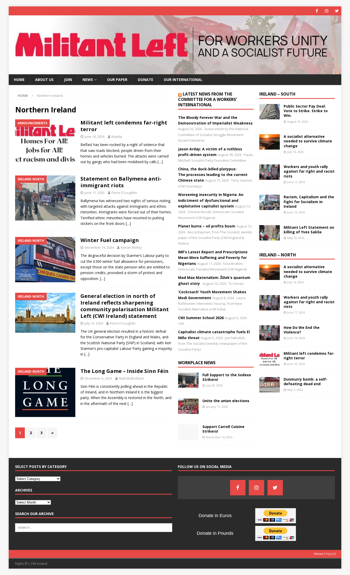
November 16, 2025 (219, 437)
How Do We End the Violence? (302, 329)
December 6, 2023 (98, 378)
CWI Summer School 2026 (201, 317)
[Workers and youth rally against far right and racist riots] (269, 172)
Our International (183, 79)
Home (19, 79)
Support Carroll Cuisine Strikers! (223, 429)
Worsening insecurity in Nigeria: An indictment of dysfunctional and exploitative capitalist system (210, 200)
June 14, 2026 (296, 338)
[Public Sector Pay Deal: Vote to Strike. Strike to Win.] (269, 111)
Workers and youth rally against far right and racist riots (309, 171)
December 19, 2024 (99, 247)
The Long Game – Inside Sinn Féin (124, 371)
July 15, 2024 (94, 323)
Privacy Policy (325, 554)
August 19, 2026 (297, 121)
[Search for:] (93, 527)
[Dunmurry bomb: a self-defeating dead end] (269, 384)
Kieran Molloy (131, 247)
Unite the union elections (225, 400)
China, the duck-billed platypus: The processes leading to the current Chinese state (213, 174)
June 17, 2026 (296, 182)
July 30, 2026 (214, 385)
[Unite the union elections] (188, 406)
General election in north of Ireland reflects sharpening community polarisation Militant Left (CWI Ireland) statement (124, 305)
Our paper (117, 79)
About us (44, 79)
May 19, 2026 (295, 238)
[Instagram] (326, 10)
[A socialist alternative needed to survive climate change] (269, 142)
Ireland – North (277, 255)
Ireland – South (277, 94)
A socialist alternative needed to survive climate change (308, 141)
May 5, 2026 (295, 390)
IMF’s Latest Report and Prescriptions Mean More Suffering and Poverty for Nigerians (213, 257)
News (88, 79)
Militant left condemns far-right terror (123, 126)
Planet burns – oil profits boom (206, 226)
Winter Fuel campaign (109, 240)
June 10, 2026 (95, 136)
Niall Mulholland (131, 378)
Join (68, 79)
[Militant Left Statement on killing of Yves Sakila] (269, 233)
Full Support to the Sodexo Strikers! (226, 377)
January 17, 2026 (217, 407)
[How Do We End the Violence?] (269, 333)
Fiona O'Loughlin (124, 192)
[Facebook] (316, 10)
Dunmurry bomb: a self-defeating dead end (305, 381)
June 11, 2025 (95, 192)
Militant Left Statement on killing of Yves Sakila (309, 229)
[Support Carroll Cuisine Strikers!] (188, 432)
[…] (160, 161)
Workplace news (196, 362)
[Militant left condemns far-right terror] (269, 359)
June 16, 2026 (296, 212)
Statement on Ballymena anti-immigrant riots (120, 182)
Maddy (116, 136)
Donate (145, 79)
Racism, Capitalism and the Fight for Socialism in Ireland (309, 201)
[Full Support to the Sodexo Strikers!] (188, 380)
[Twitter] (336, 10)
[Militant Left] (175, 71)
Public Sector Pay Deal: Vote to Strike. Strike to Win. (306, 111)
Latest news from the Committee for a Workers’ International (207, 99)
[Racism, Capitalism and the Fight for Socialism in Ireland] (269, 202)
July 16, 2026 (295, 152)
